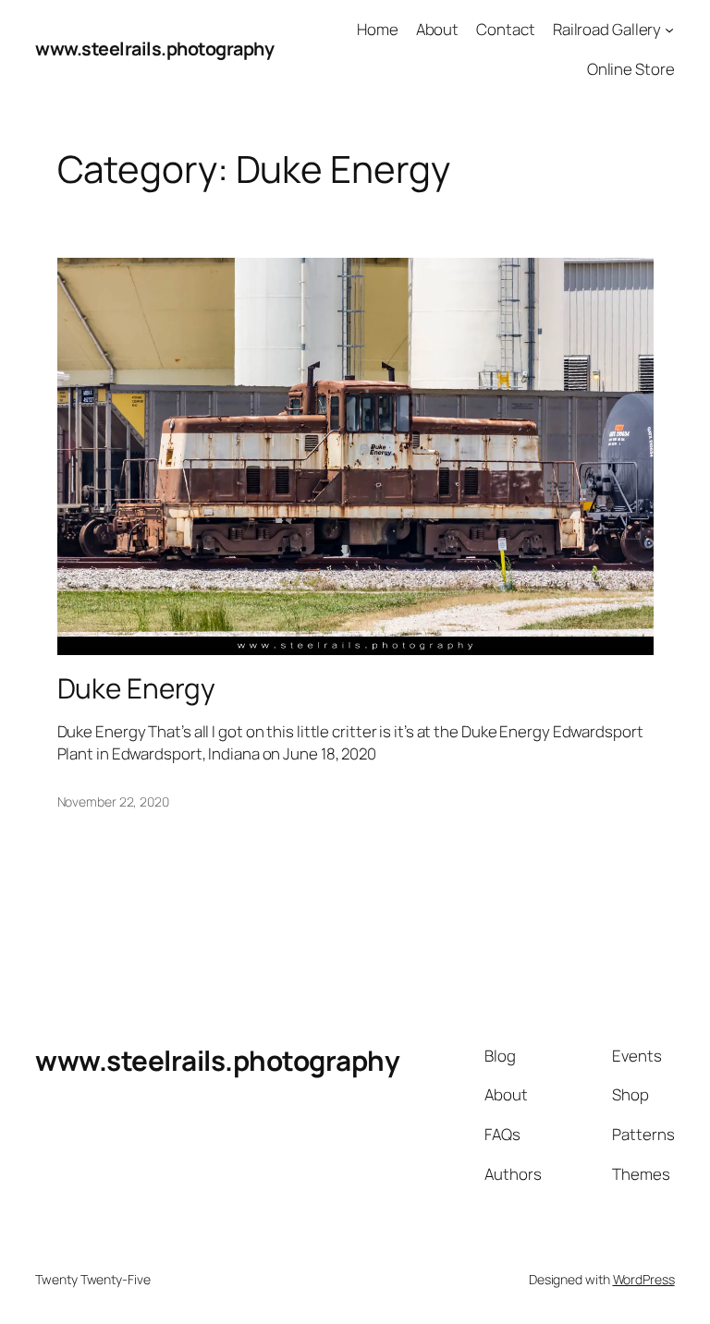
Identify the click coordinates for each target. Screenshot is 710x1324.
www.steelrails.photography (154, 48)
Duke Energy (136, 688)
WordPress (644, 1279)
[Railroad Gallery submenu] (669, 29)
